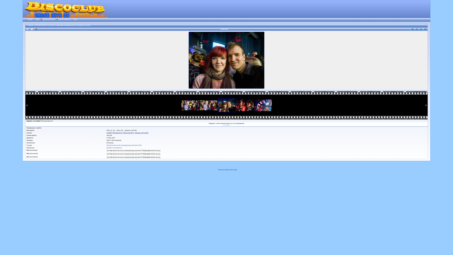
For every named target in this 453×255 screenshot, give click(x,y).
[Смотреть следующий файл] (421, 29)
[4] (228, 125)
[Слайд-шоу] (36, 29)
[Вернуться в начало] (412, 29)
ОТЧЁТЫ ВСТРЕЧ (41, 25)
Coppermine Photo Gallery (230, 169)
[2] (225, 125)
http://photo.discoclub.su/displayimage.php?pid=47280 (124, 145)
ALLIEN (109, 133)
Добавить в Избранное (114, 148)
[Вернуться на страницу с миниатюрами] (27, 29)
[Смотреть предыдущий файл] (417, 29)
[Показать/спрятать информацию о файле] (32, 29)
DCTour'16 (51, 25)
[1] (223, 125)
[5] (229, 125)
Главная (30, 25)
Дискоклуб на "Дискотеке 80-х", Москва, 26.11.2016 (73, 25)
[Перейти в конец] (425, 29)
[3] (226, 125)
